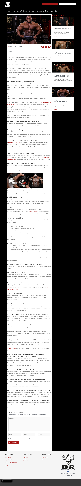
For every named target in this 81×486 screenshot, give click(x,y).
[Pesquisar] (75, 4)
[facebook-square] (68, 471)
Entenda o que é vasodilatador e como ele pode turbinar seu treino (63, 29)
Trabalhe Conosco (27, 460)
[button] (50, 4)
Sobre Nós (25, 457)
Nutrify (43, 459)
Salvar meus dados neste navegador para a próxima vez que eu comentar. (25, 438)
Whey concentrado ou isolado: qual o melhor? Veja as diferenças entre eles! (62, 53)
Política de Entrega (9, 459)
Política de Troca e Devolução (11, 462)
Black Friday (7, 465)
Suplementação (12, 47)
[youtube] (71, 471)
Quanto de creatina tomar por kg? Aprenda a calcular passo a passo (62, 76)
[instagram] (66, 471)
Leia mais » (56, 36)
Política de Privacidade (9, 464)
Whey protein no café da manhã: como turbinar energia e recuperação (63, 100)
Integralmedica (45, 457)
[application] (38, 4)
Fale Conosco (8, 457)
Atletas (24, 459)
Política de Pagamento (9, 460)
